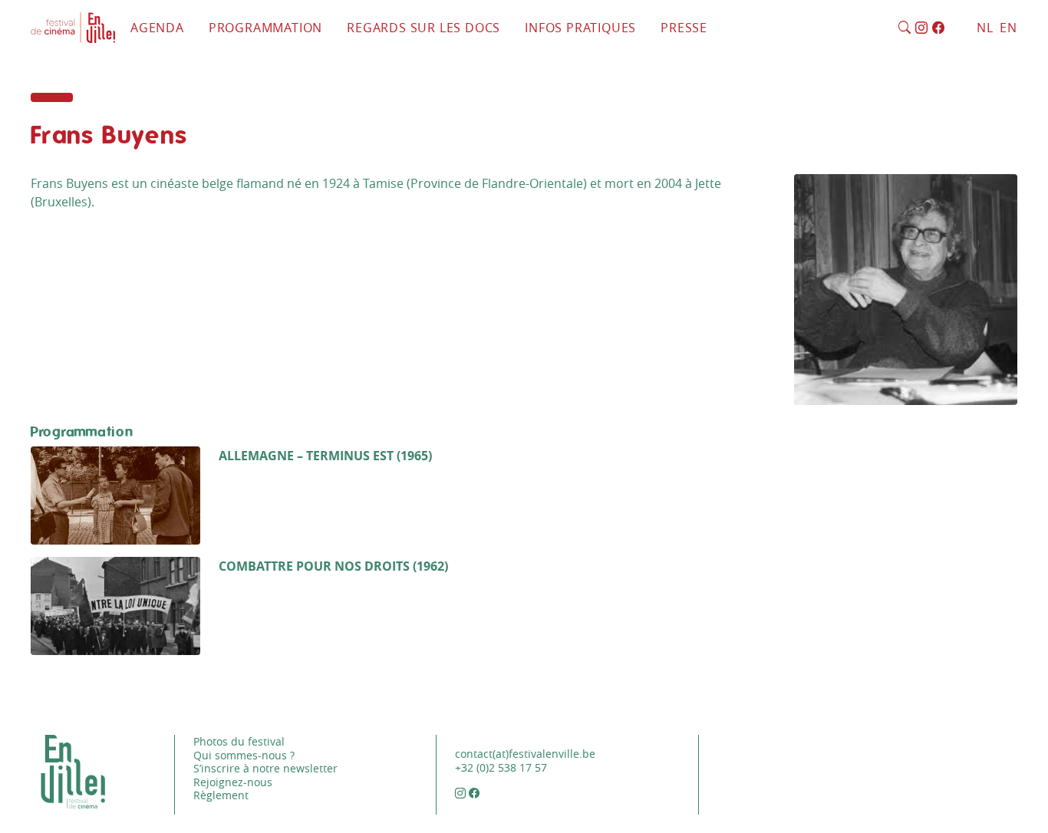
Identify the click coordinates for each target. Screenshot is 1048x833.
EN (1008, 27)
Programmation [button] (265, 27)
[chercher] (904, 28)
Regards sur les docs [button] (423, 27)
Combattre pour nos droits (314, 566)
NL (985, 27)
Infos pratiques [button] (580, 27)
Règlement (221, 795)
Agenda (157, 27)
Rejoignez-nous (232, 782)
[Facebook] (938, 28)
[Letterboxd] (954, 28)
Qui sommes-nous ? (244, 755)
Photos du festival (239, 741)
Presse (684, 27)
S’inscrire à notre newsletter (265, 768)
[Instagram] (921, 28)
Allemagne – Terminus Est (306, 455)
